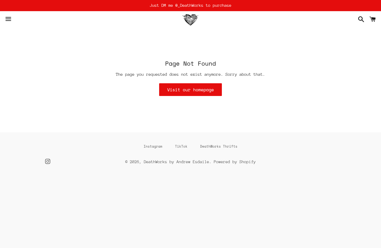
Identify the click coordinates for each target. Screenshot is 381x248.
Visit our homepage (190, 89)
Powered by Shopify (235, 162)
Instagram (153, 146)
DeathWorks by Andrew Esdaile (176, 162)
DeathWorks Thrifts (218, 146)
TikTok (181, 146)
